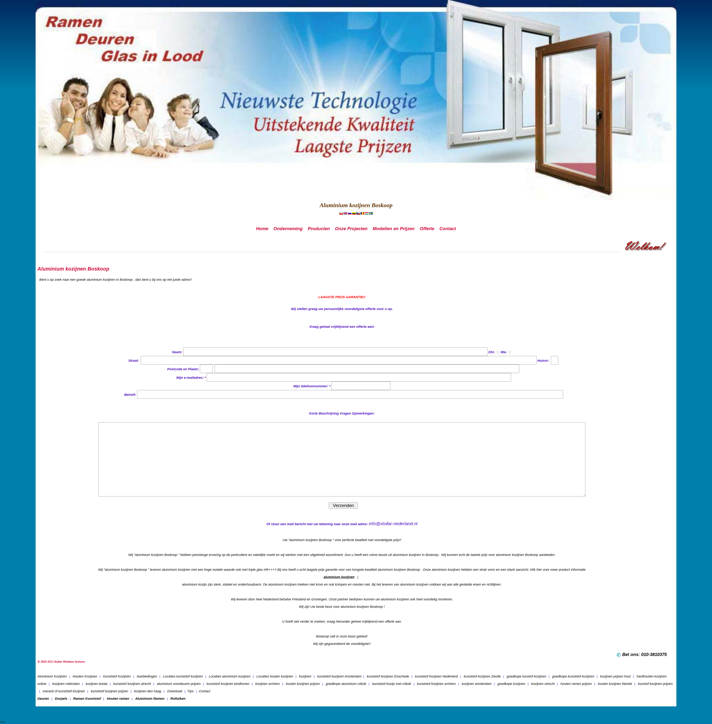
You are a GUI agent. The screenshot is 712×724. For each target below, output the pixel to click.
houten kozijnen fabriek (615, 684)
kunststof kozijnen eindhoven (228, 684)
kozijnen (305, 676)
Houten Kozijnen (85, 676)
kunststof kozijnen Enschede (388, 676)
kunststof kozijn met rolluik (391, 684)
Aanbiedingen (147, 676)
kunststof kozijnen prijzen (109, 691)
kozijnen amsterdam (477, 684)
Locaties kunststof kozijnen (183, 676)
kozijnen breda (96, 684)
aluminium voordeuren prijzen (179, 684)
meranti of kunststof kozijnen (64, 691)
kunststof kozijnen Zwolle (482, 676)
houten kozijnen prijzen (303, 684)
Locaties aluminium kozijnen (229, 676)
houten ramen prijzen (576, 684)
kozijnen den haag (147, 691)
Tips (190, 691)
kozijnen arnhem (267, 684)
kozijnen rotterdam (66, 684)
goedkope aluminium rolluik (346, 684)
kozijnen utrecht (543, 684)
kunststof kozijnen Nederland (436, 676)
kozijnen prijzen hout (615, 676)
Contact (204, 691)
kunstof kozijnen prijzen (655, 684)
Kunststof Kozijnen (117, 676)
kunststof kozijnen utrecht (132, 684)
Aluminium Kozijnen (52, 676)
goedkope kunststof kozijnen (573, 676)
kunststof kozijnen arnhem (436, 684)
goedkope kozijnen (511, 684)
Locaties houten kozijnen (274, 676)
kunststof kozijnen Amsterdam (339, 676)
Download (174, 691)
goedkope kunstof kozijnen (526, 676)
